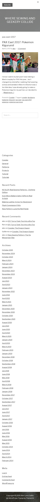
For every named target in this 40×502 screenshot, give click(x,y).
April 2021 (6, 298)
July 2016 (5, 430)
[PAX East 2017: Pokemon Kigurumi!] (20, 74)
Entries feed (7, 476)
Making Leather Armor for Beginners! (17, 202)
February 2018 (7, 388)
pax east (18, 100)
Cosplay (12, 97)
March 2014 (6, 457)
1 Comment (22, 48)
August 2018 (7, 367)
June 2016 (6, 433)
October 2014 (7, 447)
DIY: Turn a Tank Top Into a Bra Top (21, 221)
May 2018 (5, 378)
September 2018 (8, 364)
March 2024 (6, 260)
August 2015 (7, 440)
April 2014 (6, 454)
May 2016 (5, 436)
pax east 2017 (27, 100)
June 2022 (6, 295)
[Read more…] (8, 93)
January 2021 (7, 305)
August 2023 (7, 278)
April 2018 (6, 381)
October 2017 (7, 398)
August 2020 (7, 323)
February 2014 (7, 461)
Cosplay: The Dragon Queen (19, 228)
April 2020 (6, 333)
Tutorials (5, 177)
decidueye (31, 97)
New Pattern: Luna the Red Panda (15, 209)
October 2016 (7, 423)
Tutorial (5, 174)
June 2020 (6, 329)
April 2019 (6, 343)
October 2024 (7, 257)
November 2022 (8, 291)
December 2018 (8, 357)
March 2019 (6, 347)
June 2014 (6, 450)
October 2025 (7, 250)
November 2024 (8, 254)
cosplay (24, 97)
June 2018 (6, 374)
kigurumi (12, 100)
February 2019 (7, 350)
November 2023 (8, 274)
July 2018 (5, 371)
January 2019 (7, 354)
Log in (4, 473)
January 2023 (7, 288)
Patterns (5, 167)
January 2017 (7, 419)
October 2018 (7, 361)
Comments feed (8, 480)
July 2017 (5, 409)
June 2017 (6, 412)
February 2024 (7, 264)
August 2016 (7, 426)
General (5, 164)
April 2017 (6, 416)
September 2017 (8, 402)
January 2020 (7, 340)
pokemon (5, 102)
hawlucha (5, 100)
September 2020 (8, 319)
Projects (5, 170)
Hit (7, 498)
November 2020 (8, 312)
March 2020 (6, 336)
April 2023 (6, 285)
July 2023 (5, 281)
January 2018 (7, 392)
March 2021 (6, 302)
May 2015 (5, 443)
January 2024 (7, 267)
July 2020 (5, 326)
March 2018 (6, 385)
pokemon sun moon (16, 102)
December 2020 (8, 309)
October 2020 (7, 316)
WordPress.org (8, 483)
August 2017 (7, 405)
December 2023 (8, 271)
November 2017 (8, 395)
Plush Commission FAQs (11, 205)
